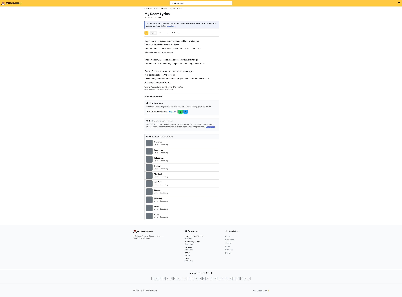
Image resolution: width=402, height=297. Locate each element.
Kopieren (172, 112)
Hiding (156, 206)
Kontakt (228, 253)
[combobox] (201, 3)
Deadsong (158, 198)
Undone (157, 190)
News (227, 246)
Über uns (229, 250)
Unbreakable (159, 158)
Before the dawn (154, 17)
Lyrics (153, 33)
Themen (228, 243)
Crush (156, 214)
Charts (228, 236)
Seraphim (158, 142)
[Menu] (399, 3)
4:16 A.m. (157, 182)
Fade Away (158, 150)
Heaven (157, 166)
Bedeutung (176, 33)
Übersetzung (163, 33)
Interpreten (229, 239)
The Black (158, 174)
